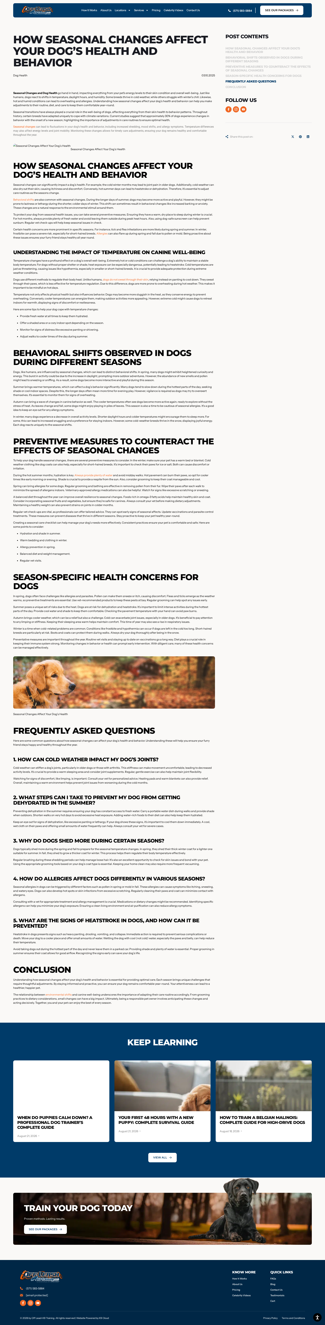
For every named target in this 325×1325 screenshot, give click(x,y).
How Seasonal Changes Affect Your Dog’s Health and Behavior (262, 50)
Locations (120, 10)
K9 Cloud (104, 1318)
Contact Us (193, 10)
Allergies (102, 233)
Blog (272, 1284)
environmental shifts (59, 994)
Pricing (156, 10)
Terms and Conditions (293, 1318)
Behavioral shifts (23, 199)
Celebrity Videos (173, 10)
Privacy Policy (270, 1318)
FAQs (273, 1278)
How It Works (89, 10)
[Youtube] (243, 109)
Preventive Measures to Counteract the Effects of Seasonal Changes (268, 68)
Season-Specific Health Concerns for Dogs (263, 76)
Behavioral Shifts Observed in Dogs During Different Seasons (264, 59)
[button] (293, 137)
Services (139, 10)
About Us (105, 10)
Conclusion (235, 87)
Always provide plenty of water (93, 475)
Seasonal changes (24, 126)
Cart (272, 1300)
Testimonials (277, 1295)
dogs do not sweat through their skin (125, 279)
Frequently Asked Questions (250, 81)
